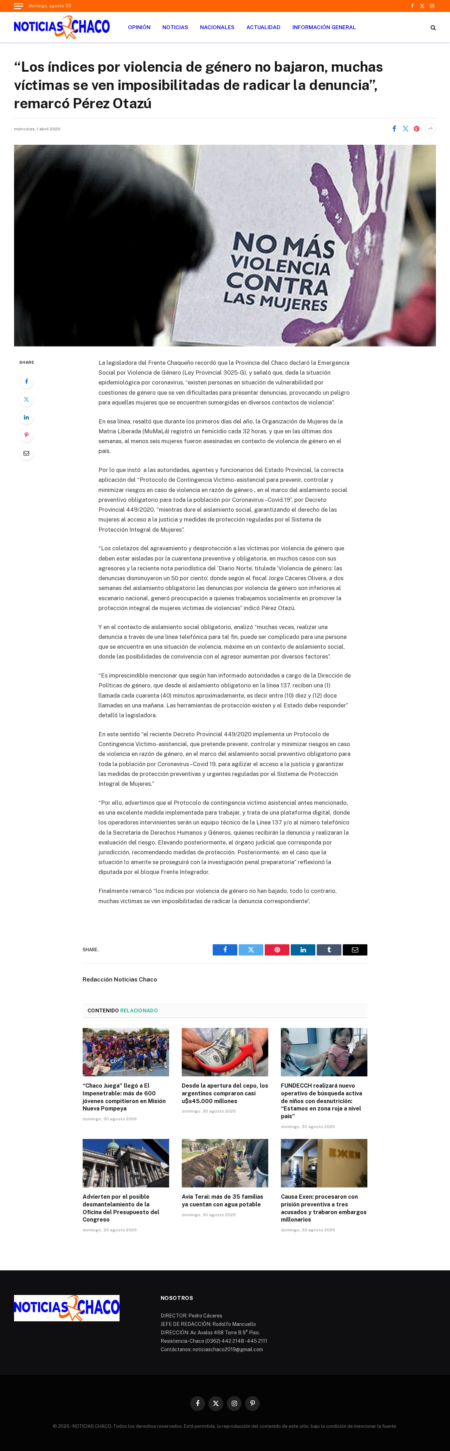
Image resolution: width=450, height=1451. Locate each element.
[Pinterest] (26, 435)
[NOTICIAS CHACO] (62, 27)
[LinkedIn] (26, 417)
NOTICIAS (175, 27)
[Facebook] (26, 381)
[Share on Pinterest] (416, 128)
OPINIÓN (139, 27)
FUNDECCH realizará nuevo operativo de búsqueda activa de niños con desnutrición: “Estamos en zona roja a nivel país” (321, 1101)
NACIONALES (217, 27)
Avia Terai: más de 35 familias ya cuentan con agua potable (222, 1200)
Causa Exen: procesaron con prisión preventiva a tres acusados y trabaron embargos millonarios (324, 1208)
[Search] (432, 27)
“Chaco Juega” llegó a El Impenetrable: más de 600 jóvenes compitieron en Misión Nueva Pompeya (124, 1097)
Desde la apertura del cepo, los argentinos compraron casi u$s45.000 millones (225, 1093)
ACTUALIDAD (263, 27)
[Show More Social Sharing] (430, 128)
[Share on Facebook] (394, 128)
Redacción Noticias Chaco (120, 979)
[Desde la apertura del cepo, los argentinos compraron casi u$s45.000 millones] (225, 1052)
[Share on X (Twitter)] (405, 128)
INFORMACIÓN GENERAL (324, 27)
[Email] (26, 453)
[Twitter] (26, 399)
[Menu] (18, 6)
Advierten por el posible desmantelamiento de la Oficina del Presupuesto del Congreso (121, 1208)
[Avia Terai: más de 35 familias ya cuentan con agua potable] (225, 1163)
